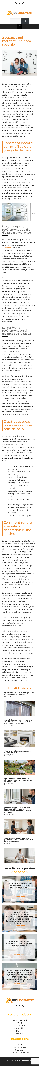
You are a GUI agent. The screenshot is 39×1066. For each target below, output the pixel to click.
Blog (19, 1023)
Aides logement (19, 1020)
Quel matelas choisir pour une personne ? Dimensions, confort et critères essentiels (18, 839)
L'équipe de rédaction (19, 1053)
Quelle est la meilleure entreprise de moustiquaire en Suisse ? (19, 693)
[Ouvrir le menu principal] (19, 26)
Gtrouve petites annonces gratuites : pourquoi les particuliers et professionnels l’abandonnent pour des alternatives (19, 917)
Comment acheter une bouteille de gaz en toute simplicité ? (19, 885)
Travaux (19, 1034)
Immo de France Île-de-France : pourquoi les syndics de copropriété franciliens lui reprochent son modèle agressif (19, 975)
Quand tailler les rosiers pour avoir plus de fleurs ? (18, 752)
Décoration (19, 1025)
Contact (19, 1044)
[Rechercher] (25, 21)
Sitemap (19, 1050)
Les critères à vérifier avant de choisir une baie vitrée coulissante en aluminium (18, 780)
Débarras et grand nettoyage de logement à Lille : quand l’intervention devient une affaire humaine (17, 809)
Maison (19, 1031)
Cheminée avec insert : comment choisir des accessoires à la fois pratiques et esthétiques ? (18, 721)
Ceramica (6, 248)
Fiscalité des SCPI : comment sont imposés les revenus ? (19, 943)
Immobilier (19, 1028)
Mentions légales (19, 1047)
